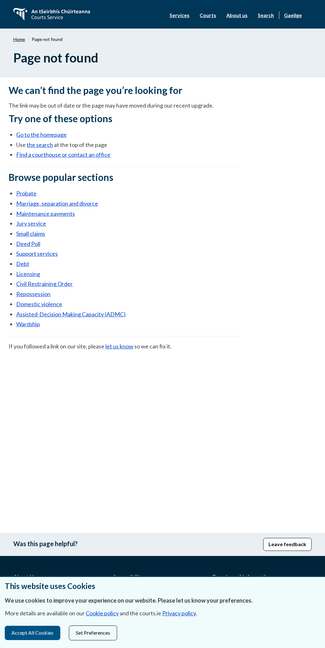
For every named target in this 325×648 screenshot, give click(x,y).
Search (266, 15)
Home (19, 39)
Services (179, 15)
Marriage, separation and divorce (57, 203)
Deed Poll (28, 243)
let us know (119, 346)
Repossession (33, 293)
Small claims (30, 233)
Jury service (31, 223)
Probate (26, 193)
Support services (37, 253)
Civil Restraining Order (44, 283)
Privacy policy (179, 613)
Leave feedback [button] (287, 544)
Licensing (28, 273)
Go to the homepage (41, 134)
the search (40, 144)
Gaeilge (293, 15)
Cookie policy (102, 613)
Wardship (28, 324)
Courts (208, 15)
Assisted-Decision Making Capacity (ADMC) (71, 314)
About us (237, 15)
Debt (22, 263)
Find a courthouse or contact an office (63, 154)
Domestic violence (39, 304)
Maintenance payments (45, 213)
